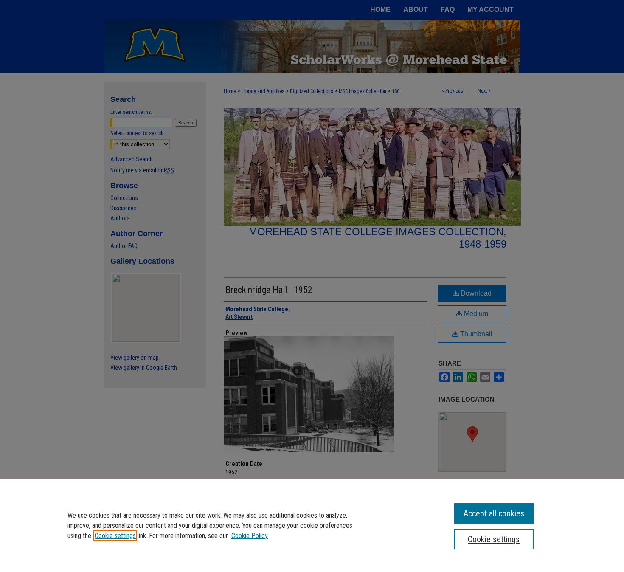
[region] (312, 525)
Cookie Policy (249, 536)
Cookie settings (115, 536)
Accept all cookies (494, 513)
